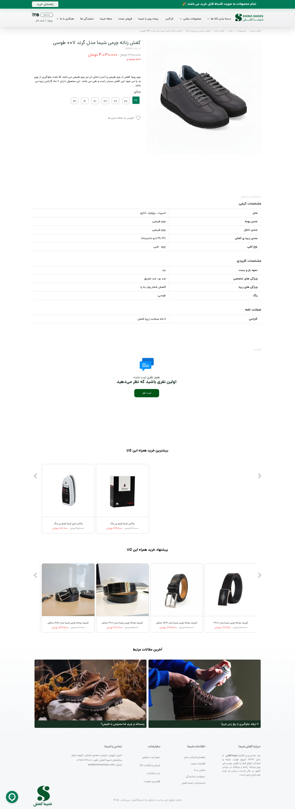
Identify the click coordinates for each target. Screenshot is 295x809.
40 (95, 101)
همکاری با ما (67, 19)
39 (105, 101)
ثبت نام (40, 21)
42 (74, 101)
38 (115, 101)
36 (135, 100)
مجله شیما (106, 19)
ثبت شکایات (153, 773)
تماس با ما (199, 770)
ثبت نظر (146, 393)
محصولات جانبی (192, 19)
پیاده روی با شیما (148, 19)
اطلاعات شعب (197, 764)
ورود (49, 21)
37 (125, 101)
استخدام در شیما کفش (193, 783)
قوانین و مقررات (152, 781)
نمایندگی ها (87, 19)
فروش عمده (125, 19)
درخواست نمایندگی (195, 777)
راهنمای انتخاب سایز (194, 757)
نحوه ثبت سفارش (151, 757)
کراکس (169, 19)
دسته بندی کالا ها (221, 19)
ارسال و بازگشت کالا (150, 765)
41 (84, 101)
